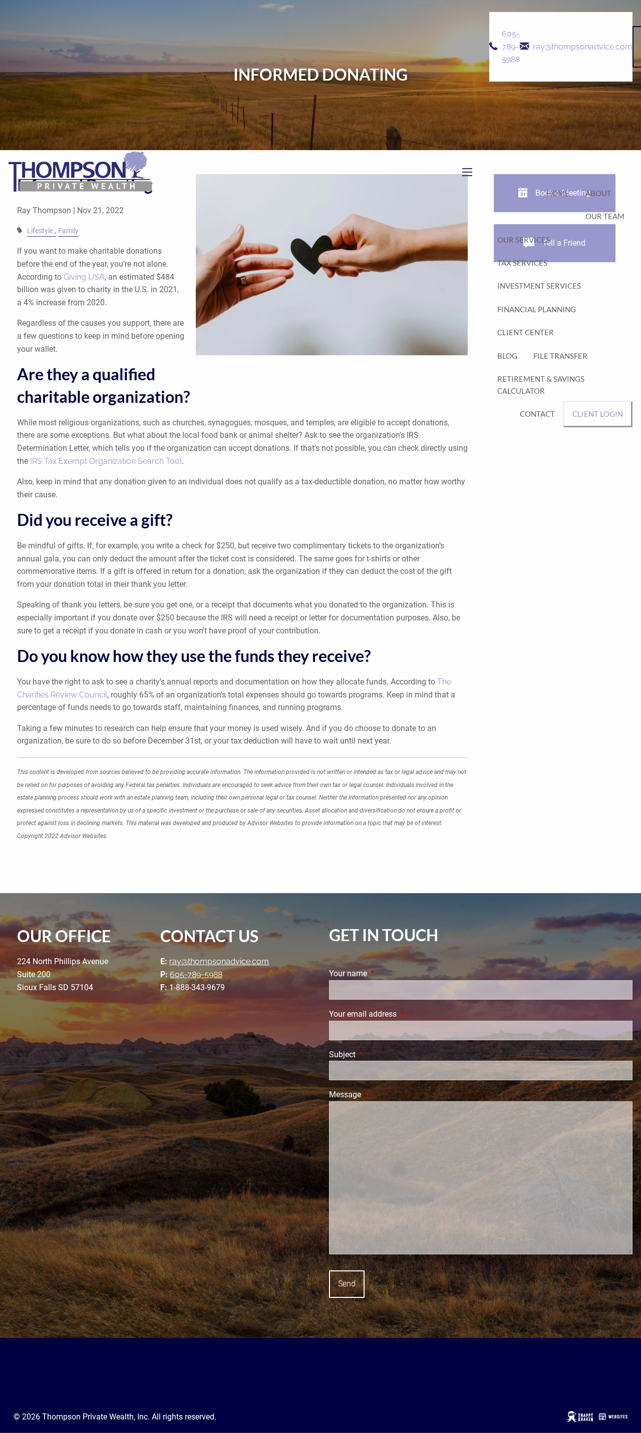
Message (382, 1094)
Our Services (523, 239)
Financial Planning (536, 309)
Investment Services (539, 285)
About (598, 193)
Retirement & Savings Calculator (540, 384)
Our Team (604, 216)
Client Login (597, 413)
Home (557, 193)
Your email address (400, 1014)
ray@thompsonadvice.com (582, 47)
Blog (507, 355)
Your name (385, 973)
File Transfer (560, 355)
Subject (380, 1054)
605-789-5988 (511, 46)
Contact (537, 413)
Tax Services (522, 262)
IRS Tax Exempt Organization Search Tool (106, 461)
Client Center (525, 332)
